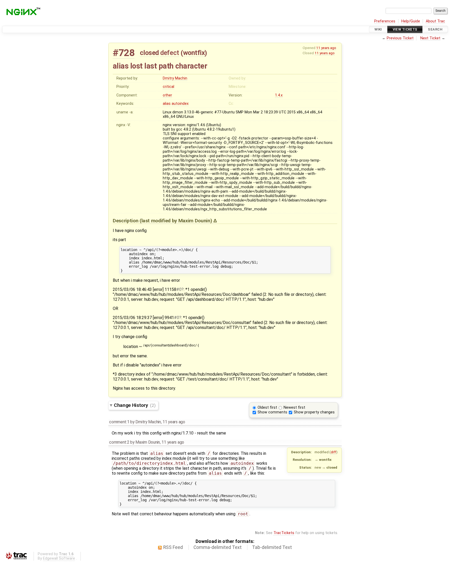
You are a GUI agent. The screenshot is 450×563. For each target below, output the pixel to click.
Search (435, 29)
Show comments (272, 412)
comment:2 (119, 442)
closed (149, 53)
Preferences (384, 21)
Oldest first (267, 407)
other (167, 95)
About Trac (435, 21)
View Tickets (405, 29)
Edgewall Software (59, 558)
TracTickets (283, 533)
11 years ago (326, 48)
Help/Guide (410, 21)
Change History (134, 405)
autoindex (180, 103)
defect (169, 53)
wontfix (194, 53)
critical (168, 86)
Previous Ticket (400, 38)
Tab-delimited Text (272, 547)
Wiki (378, 29)
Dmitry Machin (175, 78)
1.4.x (279, 95)
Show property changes (314, 412)
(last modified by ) (176, 221)
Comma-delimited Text (217, 547)
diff (333, 452)
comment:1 (119, 421)
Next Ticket (430, 38)
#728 (123, 52)
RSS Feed (173, 547)
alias (167, 103)
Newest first (294, 407)
